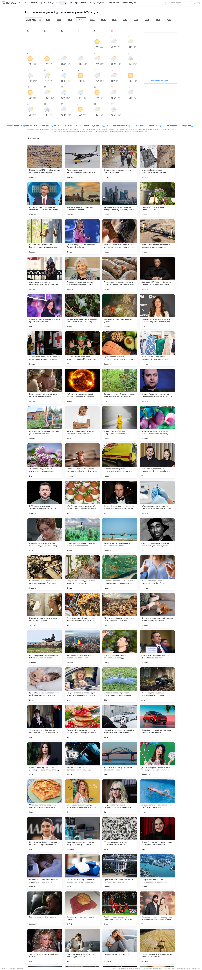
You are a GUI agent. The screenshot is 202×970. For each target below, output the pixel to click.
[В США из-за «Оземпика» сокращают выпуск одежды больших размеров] (157, 348)
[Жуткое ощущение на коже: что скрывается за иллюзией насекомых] (82, 423)
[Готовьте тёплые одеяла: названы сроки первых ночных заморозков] (82, 311)
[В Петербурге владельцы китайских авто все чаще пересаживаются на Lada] (157, 684)
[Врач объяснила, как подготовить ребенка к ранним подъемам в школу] (44, 684)
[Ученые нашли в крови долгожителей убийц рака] (82, 759)
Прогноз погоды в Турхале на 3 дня (21, 126)
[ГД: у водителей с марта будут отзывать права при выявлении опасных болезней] (82, 684)
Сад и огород (171, 126)
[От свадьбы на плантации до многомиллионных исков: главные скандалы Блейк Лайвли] (82, 796)
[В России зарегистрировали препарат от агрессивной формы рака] (157, 498)
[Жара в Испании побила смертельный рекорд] (119, 647)
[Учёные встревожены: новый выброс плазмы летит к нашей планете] (82, 386)
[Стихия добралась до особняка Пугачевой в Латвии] (82, 236)
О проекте (113, 968)
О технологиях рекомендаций (152, 968)
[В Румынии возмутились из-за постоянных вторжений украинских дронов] (82, 647)
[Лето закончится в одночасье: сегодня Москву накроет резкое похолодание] (119, 199)
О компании (11, 968)
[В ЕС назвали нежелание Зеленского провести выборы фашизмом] (44, 498)
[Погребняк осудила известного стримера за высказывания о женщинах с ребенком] (119, 796)
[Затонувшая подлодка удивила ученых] (119, 311)
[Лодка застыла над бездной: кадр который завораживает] (82, 535)
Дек (169, 20)
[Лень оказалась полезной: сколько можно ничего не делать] (157, 610)
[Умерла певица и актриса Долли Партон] (44, 946)
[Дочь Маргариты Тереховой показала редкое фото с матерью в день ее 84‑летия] (44, 535)
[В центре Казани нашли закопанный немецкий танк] (157, 162)
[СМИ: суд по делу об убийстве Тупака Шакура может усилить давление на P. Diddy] (157, 535)
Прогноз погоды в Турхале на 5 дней (56, 126)
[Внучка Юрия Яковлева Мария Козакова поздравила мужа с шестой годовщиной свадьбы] (44, 834)
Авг (125, 20)
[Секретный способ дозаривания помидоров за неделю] (82, 572)
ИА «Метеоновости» (193, 968)
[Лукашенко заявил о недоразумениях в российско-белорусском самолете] (82, 162)
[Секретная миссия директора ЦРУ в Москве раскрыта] (157, 647)
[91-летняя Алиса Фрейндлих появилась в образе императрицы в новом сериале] (44, 722)
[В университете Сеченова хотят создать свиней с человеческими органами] (119, 274)
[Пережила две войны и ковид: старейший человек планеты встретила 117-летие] (82, 274)
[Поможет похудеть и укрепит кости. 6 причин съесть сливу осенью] (157, 423)
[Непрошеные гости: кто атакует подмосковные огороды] (44, 386)
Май (92, 20)
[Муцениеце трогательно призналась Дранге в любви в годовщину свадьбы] (157, 460)
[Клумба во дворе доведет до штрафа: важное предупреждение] (157, 199)
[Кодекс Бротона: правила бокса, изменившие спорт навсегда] (82, 871)
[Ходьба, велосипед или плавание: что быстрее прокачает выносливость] (157, 796)
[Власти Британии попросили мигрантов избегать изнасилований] (82, 199)
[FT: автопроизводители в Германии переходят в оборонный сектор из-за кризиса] (119, 834)
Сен (136, 20)
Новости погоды (155, 126)
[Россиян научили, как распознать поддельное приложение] (44, 871)
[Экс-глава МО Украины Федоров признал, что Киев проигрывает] (157, 274)
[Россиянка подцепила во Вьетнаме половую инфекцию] (44, 236)
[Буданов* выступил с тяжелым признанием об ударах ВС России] (157, 386)
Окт (147, 20)
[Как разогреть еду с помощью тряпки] (82, 908)
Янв (48, 20)
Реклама (20, 968)
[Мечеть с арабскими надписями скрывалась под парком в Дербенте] (119, 610)
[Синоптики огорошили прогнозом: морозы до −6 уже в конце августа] (44, 274)
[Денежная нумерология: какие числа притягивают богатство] (157, 759)
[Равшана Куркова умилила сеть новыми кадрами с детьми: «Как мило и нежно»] (157, 311)
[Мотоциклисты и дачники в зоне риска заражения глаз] (44, 423)
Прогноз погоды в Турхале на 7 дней (92, 126)
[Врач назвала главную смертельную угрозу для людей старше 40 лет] (119, 348)
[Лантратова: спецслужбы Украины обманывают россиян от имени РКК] (44, 348)
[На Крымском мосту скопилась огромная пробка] (119, 759)
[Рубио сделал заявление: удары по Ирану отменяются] (119, 871)
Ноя (158, 20)
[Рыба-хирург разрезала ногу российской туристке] (119, 535)
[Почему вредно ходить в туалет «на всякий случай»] (44, 610)
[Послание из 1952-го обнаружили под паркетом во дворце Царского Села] (44, 162)
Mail (3, 968)
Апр (81, 20)
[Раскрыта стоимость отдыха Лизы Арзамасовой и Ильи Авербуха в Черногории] (157, 908)
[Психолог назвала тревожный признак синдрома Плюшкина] (44, 572)
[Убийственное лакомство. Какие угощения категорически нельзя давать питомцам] (119, 236)
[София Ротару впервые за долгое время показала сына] (44, 311)
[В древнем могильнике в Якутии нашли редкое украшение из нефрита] (119, 572)
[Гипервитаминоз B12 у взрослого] (44, 908)
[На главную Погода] (10, 3)
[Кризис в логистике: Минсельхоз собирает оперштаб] (157, 946)
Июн (103, 20)
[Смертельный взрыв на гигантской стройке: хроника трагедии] (119, 460)
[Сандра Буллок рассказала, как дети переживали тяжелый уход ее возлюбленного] (44, 759)
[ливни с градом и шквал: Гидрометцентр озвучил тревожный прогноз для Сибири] (119, 423)
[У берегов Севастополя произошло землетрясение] (157, 871)
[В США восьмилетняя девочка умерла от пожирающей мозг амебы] (82, 834)
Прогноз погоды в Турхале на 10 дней (128, 126)
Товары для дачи (188, 126)
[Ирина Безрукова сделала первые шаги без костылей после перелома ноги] (157, 834)
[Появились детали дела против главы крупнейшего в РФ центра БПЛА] (82, 460)
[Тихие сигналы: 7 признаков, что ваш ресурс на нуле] (82, 946)
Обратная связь (169, 968)
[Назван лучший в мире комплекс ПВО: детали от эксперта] (44, 647)
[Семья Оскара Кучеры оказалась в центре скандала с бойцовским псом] (119, 498)
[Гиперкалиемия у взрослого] (119, 946)
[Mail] (3, 3)
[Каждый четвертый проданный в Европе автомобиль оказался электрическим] (119, 722)
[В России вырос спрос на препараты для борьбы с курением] (157, 572)
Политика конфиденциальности (129, 968)
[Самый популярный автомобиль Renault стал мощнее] (157, 722)
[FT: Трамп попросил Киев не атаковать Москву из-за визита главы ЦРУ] (44, 199)
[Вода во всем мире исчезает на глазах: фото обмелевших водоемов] (157, 236)
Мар (70, 20)
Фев (59, 20)
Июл (114, 20)
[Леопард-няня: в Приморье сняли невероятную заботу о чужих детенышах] (119, 386)
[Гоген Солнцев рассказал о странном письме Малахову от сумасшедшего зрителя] (82, 348)
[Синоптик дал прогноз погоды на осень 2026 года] (119, 162)
